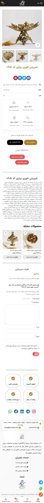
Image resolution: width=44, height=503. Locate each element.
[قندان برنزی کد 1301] (12, 239)
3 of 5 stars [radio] (26, 298)
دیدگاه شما (35, 302)
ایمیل (37, 336)
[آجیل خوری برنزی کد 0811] (32, 239)
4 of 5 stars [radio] (24, 298)
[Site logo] (21, 3)
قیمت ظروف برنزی (23, 212)
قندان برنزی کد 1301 (15, 250)
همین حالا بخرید (22, 162)
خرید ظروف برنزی (18, 209)
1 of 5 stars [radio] (29, 298)
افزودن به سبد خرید (17, 157)
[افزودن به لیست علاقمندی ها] (25, 233)
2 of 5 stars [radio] (28, 298)
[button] (28, 78)
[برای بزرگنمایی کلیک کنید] (37, 45)
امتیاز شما (35, 298)
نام (37, 327)
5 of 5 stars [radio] (23, 298)
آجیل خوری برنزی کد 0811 (34, 250)
